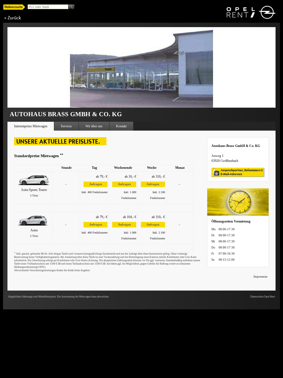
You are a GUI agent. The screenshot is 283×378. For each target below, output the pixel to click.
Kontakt (121, 126)
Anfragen (95, 184)
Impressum (260, 276)
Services (66, 126)
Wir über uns (94, 126)
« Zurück (12, 18)
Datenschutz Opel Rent (262, 296)
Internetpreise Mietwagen (30, 126)
